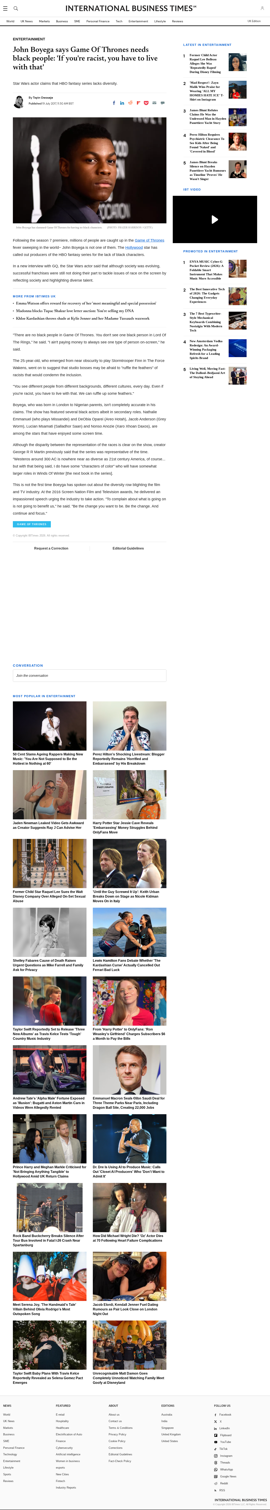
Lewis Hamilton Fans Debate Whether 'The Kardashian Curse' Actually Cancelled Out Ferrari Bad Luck (127, 965)
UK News (27, 21)
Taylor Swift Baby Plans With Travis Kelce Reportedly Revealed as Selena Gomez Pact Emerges (48, 1378)
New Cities (62, 1474)
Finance (61, 1441)
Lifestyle (160, 21)
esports (60, 1467)
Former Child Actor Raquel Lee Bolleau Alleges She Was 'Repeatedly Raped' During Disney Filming (205, 63)
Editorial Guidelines (128, 548)
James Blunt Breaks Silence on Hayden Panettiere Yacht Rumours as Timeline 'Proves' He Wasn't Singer (208, 170)
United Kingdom (171, 1434)
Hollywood (134, 247)
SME (77, 21)
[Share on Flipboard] (138, 103)
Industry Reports (66, 1487)
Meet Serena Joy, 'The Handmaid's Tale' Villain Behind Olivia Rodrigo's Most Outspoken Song (44, 1309)
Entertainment (138, 21)
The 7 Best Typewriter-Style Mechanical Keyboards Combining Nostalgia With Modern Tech (206, 322)
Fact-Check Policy (120, 1461)
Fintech (60, 1481)
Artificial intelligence (68, 1454)
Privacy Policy (117, 1434)
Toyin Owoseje (43, 97)
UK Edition (254, 21)
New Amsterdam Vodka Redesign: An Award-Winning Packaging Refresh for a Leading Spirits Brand (206, 349)
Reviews (177, 21)
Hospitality (62, 1421)
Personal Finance (97, 21)
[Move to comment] (162, 103)
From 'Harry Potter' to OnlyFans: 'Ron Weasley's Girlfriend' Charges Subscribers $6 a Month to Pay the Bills (129, 1034)
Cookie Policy (117, 1441)
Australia (166, 1414)
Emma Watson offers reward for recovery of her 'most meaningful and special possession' (86, 304)
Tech (119, 21)
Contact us (115, 1421)
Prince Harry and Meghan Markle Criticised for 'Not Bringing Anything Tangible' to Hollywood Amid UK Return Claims (49, 1171)
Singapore (167, 1427)
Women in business (68, 1461)
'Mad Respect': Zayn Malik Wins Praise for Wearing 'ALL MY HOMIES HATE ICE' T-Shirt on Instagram (207, 91)
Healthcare (62, 1427)
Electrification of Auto (69, 1434)
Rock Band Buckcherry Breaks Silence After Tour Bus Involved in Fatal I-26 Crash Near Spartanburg (48, 1240)
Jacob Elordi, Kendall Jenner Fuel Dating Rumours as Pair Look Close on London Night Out (125, 1309)
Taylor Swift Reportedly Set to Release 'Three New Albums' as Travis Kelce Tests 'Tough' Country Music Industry (49, 1034)
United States (169, 1441)
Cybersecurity (64, 1447)
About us (114, 1414)
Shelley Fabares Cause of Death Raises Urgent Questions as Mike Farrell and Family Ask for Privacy (48, 965)
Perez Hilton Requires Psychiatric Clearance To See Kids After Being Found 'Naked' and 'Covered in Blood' (207, 143)
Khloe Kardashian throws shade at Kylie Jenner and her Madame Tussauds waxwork (83, 319)
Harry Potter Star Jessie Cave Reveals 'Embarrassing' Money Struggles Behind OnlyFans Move (125, 827)
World (10, 21)
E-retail (60, 1414)
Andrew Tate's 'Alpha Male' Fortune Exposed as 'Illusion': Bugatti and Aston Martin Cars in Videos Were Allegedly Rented (49, 1103)
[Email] (154, 103)
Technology (10, 1454)
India (164, 1421)
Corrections (116, 1447)
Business (62, 21)
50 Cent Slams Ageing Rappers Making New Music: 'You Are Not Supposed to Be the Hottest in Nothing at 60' (48, 758)
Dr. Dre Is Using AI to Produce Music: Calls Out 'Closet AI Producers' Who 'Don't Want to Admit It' (129, 1171)
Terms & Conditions (121, 1427)
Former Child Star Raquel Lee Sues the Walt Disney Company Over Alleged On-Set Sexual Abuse (49, 896)
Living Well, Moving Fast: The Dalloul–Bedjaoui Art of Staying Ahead (207, 373)
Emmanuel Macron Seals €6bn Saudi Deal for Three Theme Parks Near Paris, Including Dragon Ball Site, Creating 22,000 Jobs (129, 1103)
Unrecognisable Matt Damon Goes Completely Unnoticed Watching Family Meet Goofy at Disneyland (128, 1378)
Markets (44, 21)
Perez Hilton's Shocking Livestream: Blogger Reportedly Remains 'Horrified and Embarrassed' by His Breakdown (129, 758)
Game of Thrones (149, 240)
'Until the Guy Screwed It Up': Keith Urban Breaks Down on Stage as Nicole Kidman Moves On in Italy (126, 896)
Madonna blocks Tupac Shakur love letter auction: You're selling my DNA (75, 311)
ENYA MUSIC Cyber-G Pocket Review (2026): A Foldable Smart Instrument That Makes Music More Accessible (206, 270)
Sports (7, 1474)
